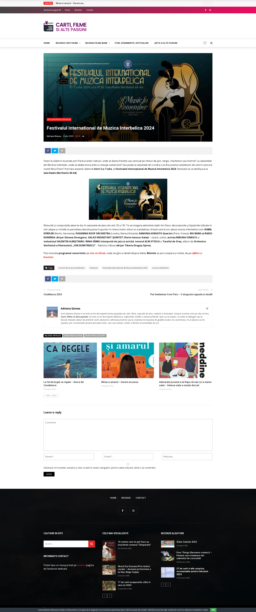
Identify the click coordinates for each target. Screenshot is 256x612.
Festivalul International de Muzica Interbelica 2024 (125, 267)
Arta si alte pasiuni (165, 43)
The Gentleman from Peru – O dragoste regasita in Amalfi (181, 294)
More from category (95, 336)
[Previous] (104, 595)
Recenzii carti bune (67, 43)
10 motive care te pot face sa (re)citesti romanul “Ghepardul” (134, 543)
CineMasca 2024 (53, 294)
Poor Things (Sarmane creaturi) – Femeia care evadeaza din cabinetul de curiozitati (194, 555)
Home (67, 10)
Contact (90, 10)
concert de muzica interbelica (71, 267)
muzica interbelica (160, 267)
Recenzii (78, 10)
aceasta (81, 565)
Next (54, 396)
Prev (48, 396)
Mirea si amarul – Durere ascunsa (72, 3)
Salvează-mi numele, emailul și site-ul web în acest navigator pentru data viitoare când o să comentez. (100, 467)
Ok (213, 610)
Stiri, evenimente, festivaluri (131, 43)
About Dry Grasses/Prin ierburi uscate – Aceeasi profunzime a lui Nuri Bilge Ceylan (134, 569)
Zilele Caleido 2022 (186, 542)
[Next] (109, 595)
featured (94, 267)
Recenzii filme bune (96, 43)
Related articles (53, 336)
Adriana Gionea (54, 136)
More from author (73, 336)
